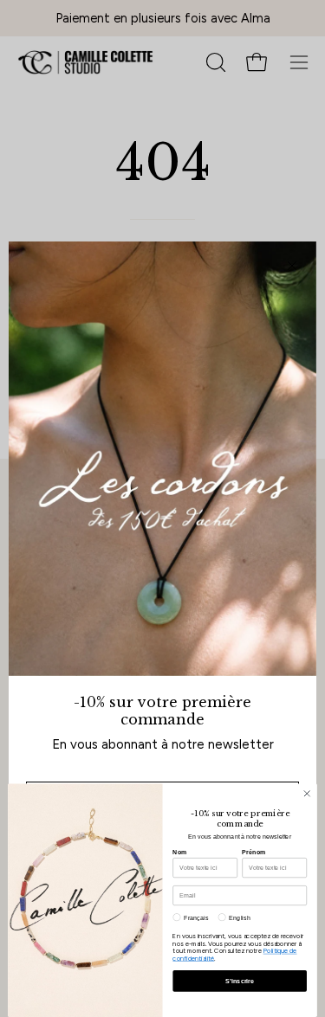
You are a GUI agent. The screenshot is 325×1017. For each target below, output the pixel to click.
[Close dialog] (307, 794)
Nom (179, 851)
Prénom (253, 851)
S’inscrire (239, 980)
